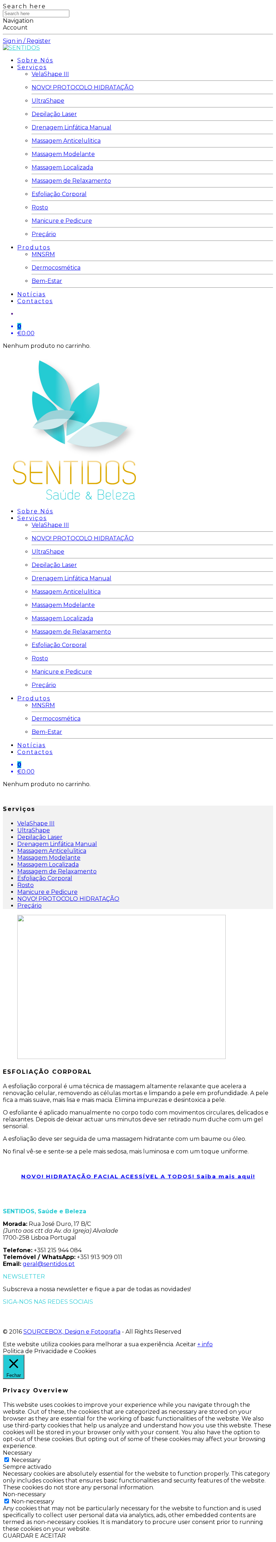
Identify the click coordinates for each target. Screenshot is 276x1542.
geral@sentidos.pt (49, 1263)
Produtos (33, 247)
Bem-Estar (47, 281)
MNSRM (43, 254)
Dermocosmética (56, 267)
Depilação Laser (54, 114)
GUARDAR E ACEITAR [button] (34, 1535)
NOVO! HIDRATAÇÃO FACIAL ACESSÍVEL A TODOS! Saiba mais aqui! (138, 1176)
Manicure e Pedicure (62, 220)
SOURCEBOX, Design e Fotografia (71, 1331)
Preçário (44, 234)
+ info (205, 1344)
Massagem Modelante (63, 154)
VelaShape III (50, 74)
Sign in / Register (27, 40)
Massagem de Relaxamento (71, 180)
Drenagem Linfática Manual (71, 127)
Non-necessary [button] (24, 1494)
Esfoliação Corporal (59, 194)
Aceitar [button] (186, 1344)
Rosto (40, 207)
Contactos (35, 301)
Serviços (32, 67)
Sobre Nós (35, 60)
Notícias (31, 294)
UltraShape (48, 100)
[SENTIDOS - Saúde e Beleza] (21, 47)
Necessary (26, 1460)
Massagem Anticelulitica (66, 140)
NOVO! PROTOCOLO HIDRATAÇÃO (83, 87)
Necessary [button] (17, 1452)
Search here (24, 6)
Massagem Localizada (62, 167)
